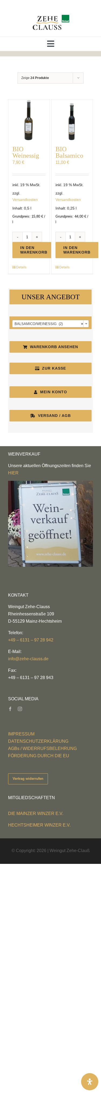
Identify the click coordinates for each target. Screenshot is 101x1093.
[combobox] (50, 323)
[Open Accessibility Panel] (89, 1081)
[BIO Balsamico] (72, 119)
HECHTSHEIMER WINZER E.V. (39, 825)
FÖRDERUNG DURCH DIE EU (38, 755)
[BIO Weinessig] (29, 119)
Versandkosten (25, 199)
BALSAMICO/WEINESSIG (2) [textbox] (49, 324)
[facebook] (10, 709)
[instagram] (20, 709)
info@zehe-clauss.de (28, 658)
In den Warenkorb (33, 250)
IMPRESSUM (21, 734)
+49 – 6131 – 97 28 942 (30, 640)
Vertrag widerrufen (28, 779)
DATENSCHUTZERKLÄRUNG (38, 741)
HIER (13, 473)
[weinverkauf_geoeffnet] (50, 483)
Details (21, 267)
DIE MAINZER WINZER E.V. (35, 813)
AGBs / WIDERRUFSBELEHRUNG (42, 748)
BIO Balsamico (69, 152)
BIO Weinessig (25, 152)
